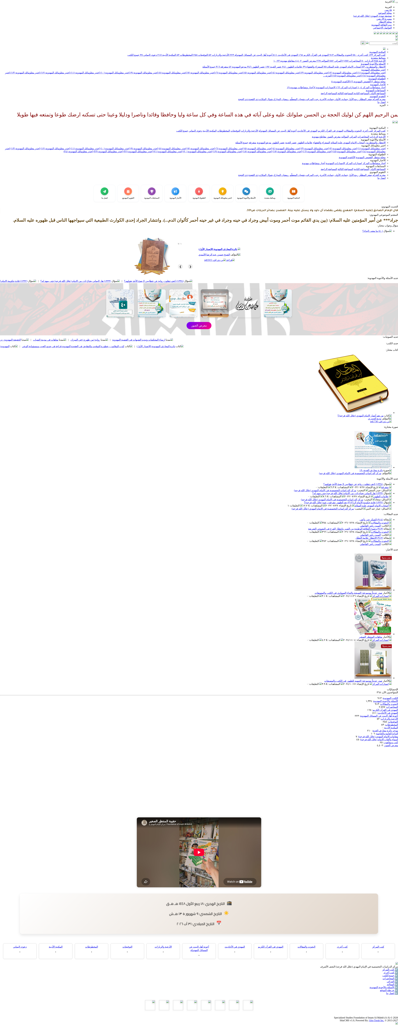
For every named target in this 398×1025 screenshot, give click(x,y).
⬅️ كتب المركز (390, 969)
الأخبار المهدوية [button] (378, 160)
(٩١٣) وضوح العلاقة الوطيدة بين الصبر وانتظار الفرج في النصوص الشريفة (345, 528)
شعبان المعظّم (297, 99)
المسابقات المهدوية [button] (376, 166)
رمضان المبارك (281, 99)
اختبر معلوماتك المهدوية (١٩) (227, 151)
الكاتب (385, 525)
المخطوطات (185, 55)
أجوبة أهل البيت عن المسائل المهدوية (379, 716)
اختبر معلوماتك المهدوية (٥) (257, 72)
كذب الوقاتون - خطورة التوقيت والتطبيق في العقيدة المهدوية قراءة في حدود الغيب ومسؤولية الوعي (137, 346)
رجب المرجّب (312, 99)
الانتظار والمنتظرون (374, 66)
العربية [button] (388, 1)
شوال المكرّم (266, 99)
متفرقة (222, 66)
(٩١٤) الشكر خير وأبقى (371, 519)
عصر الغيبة (273, 66)
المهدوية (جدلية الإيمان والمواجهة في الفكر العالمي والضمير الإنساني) (38, 346)
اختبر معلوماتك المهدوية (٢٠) (197, 151)
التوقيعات (200, 55)
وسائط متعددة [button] (378, 133)
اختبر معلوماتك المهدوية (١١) (85, 72)
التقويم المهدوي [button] (378, 172)
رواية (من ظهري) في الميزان (149, 339)
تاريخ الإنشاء (372, 487)
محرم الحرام (379, 99)
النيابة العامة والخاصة (387, 733)
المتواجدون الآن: (390, 692)
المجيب (361, 490)
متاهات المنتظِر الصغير (370, 637)
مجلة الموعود (385, 13)
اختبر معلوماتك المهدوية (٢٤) (78, 151)
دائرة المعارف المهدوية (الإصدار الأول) (218, 249)
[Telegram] (393, 33)
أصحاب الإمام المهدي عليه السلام (342, 66)
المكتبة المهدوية (377, 52)
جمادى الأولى (341, 99)
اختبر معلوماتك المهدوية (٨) (172, 72)
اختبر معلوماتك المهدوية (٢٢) (138, 151)
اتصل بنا (381, 102)
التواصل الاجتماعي (382, 27)
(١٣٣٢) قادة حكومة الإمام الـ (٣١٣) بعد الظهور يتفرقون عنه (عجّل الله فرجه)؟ (51, 281)
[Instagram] (387, 33)
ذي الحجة (243, 99)
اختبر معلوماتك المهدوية (373, 69)
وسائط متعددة (378, 58)
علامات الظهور (292, 66)
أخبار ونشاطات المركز (372, 87)
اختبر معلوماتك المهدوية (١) (371, 72)
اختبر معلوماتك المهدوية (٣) (314, 72)
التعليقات (323, 487)
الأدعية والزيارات (219, 55)
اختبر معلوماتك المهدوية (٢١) (167, 151)
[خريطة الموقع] (375, 33)
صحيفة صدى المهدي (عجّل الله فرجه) (372, 16)
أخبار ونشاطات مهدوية (300, 87)
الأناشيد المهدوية (340, 81)
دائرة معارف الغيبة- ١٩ (371, 470)
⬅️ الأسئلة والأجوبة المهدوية (384, 987)
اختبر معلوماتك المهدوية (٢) (343, 72)
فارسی (388, 10)
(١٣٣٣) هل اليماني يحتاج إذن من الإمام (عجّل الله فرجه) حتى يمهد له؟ (139, 281)
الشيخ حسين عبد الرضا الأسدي (214, 254)
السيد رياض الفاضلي (370, 525)
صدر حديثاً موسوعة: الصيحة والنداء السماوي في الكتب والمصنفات (348, 593)
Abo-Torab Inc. (376, 1020)
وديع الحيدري (374, 418)
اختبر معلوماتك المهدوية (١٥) (346, 75)
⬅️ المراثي (392, 981)
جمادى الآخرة (326, 99)
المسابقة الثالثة (345, 93)
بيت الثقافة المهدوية (381, 24)
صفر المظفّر (365, 99)
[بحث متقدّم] (367, 43)
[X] (390, 33)
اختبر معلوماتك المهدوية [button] (373, 145)
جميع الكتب (133, 55)
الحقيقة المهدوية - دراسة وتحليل (68, 339)
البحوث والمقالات (340, 55)
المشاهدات (343, 487)
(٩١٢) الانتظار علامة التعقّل (369, 538)
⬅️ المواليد (392, 984)
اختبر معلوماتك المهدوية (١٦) (317, 151)
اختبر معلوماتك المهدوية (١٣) (25, 72)
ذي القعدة (253, 99)
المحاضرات (351, 61)
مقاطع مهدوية (284, 61)
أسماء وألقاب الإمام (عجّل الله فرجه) (379, 739)
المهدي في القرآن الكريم (314, 55)
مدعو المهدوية (238, 66)
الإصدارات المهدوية (324, 87)
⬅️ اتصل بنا (392, 993)
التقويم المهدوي (378, 96)
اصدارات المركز (346, 87)
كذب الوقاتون (33, 339)
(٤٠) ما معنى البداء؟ (372, 231)
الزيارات (367, 61)
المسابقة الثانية (361, 93)
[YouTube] (384, 33)
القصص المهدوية (360, 81)
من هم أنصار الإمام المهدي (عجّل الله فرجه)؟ (361, 415)
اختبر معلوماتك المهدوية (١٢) (55, 72)
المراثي (335, 61)
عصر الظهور (256, 66)
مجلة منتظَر (378, 81)
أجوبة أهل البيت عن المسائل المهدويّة (251, 55)
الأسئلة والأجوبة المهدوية (373, 63)
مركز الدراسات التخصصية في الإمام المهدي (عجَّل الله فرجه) (350, 473)
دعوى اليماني (148, 55)
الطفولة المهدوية (377, 78)
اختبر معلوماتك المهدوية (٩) (144, 72)
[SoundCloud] (381, 33)
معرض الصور (305, 61)
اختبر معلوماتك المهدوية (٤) (286, 72)
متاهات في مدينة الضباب (109, 339)
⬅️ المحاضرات (390, 978)
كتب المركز (377, 55)
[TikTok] (378, 33)
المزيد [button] (382, 105)
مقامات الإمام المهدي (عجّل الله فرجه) (378, 736)
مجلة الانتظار (385, 22)
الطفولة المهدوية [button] (377, 154)
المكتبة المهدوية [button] (377, 127)
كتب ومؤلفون (391, 742)
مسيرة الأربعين (384, 19)
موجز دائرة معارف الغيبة (385, 730)
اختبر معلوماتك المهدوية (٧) (200, 72)
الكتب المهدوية (390, 698)
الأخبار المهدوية (378, 84)
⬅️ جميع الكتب (390, 975)
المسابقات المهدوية (376, 90)
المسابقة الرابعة (329, 93)
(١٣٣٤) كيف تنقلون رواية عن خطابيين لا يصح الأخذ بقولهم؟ (217, 281)
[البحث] (363, 43)
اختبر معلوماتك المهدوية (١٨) (257, 151)
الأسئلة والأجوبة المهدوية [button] (373, 139)
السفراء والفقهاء (313, 66)
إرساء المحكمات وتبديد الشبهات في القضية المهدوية (202, 339)
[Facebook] (397, 33)
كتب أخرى (360, 55)
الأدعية (380, 61)
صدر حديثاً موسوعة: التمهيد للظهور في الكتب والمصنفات (353, 681)
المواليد (323, 61)
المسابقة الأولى (377, 93)
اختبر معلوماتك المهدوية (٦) (229, 72)
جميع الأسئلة (208, 66)
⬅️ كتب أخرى (391, 972)
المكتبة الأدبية (166, 55)
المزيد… (327, 75)
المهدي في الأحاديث (285, 55)
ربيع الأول (353, 99)
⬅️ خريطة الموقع (389, 990)
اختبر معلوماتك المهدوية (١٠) (115, 72)
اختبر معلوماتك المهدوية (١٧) (287, 151)
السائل (385, 490)
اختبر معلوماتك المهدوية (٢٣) (108, 151)
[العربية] (393, 122)
